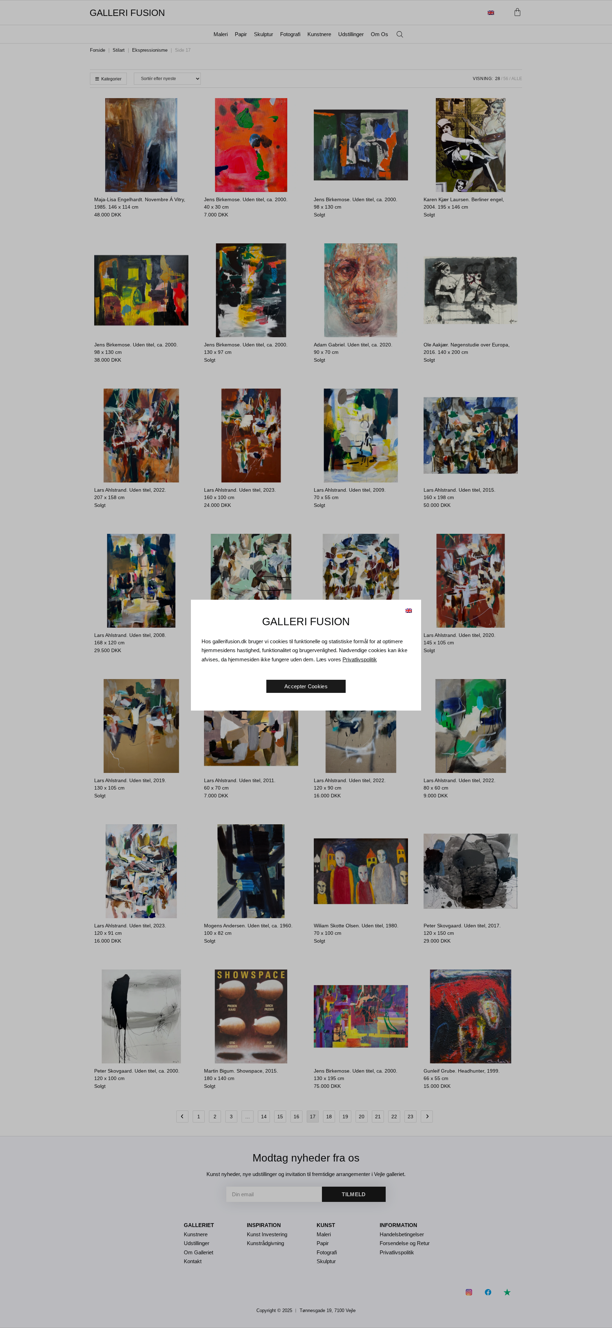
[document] (306, 664)
